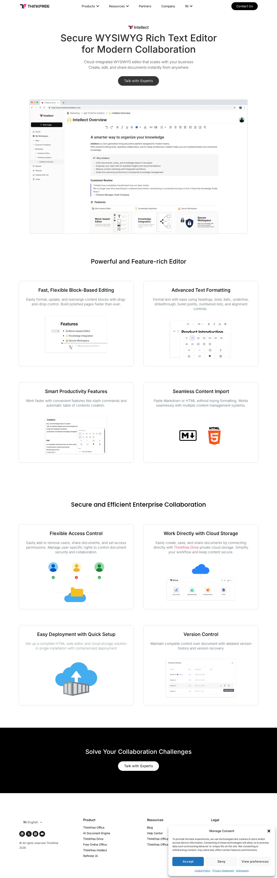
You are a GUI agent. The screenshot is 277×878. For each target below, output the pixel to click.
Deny (221, 861)
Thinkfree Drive (186, 547)
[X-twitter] (29, 834)
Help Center (155, 833)
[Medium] (35, 834)
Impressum (242, 870)
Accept (188, 861)
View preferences (255, 861)
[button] (269, 831)
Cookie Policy (202, 870)
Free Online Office (95, 844)
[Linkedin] (22, 834)
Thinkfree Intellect (95, 850)
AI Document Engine (96, 833)
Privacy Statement (223, 870)
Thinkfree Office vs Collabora (166, 844)
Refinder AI (90, 856)
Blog (150, 827)
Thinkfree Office (93, 827)
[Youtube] (42, 834)
